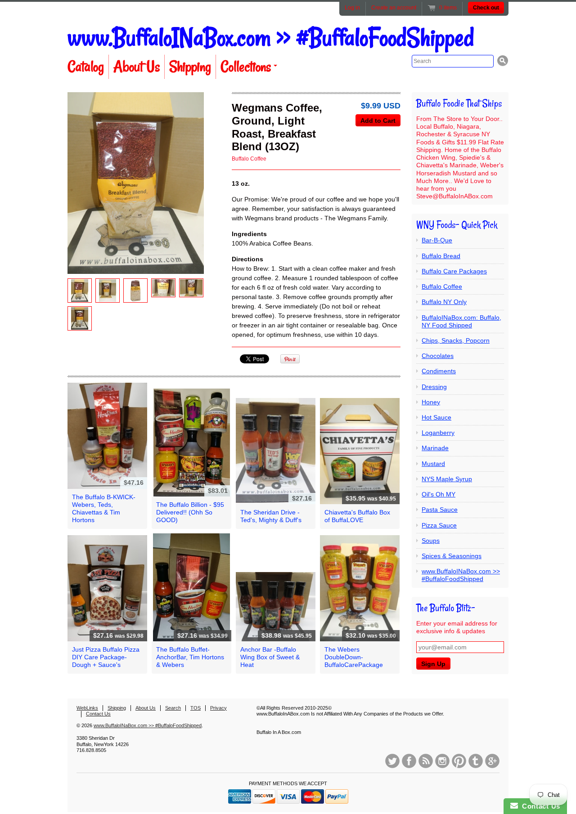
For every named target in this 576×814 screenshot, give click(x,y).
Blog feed (425, 761)
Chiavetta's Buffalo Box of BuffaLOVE (357, 516)
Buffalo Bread (441, 255)
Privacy (218, 708)
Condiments (439, 371)
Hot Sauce (436, 417)
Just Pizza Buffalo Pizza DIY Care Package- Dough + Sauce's (106, 657)
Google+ (492, 761)
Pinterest (459, 761)
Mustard (433, 463)
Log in (352, 7)
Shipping (190, 66)
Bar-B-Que (437, 240)
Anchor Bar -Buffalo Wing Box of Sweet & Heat (270, 657)
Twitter (392, 761)
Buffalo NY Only (444, 301)
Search (173, 708)
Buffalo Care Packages (454, 271)
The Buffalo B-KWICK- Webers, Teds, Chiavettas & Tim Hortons (103, 508)
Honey (431, 402)
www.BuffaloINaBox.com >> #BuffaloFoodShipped (271, 37)
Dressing (434, 386)
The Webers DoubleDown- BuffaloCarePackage (353, 657)
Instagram (442, 761)
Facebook (409, 761)
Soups (431, 540)
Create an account (393, 7)
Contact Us (98, 713)
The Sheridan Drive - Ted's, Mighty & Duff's (271, 516)
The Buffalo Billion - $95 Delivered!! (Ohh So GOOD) (190, 512)
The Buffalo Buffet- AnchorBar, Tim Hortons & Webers (190, 657)
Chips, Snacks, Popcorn (456, 340)
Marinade (435, 448)
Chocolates (438, 355)
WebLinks (87, 708)
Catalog (86, 66)
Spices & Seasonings (452, 555)
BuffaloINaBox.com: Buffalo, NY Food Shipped (461, 321)
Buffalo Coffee (249, 159)
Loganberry (438, 432)
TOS (195, 708)
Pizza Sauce (439, 525)
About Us (136, 66)
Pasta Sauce (440, 509)
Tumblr (475, 761)
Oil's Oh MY (438, 494)
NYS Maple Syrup (447, 479)
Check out (486, 7)
